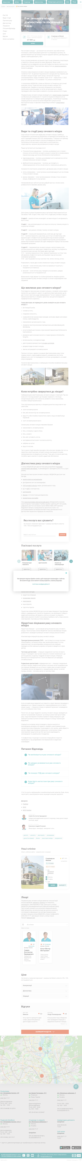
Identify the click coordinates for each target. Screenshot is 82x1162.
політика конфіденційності (41, 584)
